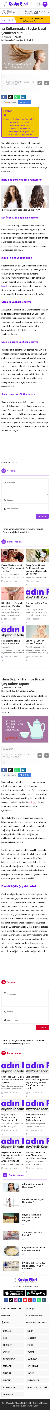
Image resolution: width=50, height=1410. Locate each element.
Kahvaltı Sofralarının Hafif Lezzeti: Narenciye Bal (31, 20)
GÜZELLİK (17, 37)
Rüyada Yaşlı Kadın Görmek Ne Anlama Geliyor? (31, 1217)
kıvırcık (4, 286)
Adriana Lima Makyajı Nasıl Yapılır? (32, 1185)
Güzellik (14, 462)
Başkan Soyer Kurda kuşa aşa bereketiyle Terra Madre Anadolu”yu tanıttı (11, 1156)
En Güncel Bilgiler (40, 1403)
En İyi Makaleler (8, 1403)
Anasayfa (7, 37)
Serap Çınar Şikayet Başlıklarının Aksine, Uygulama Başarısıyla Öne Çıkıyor (36, 569)
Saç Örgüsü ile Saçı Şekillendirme (22, 122)
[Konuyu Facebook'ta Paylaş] (4, 97)
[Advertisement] (25, 446)
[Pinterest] (30, 1300)
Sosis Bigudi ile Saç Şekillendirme (22, 131)
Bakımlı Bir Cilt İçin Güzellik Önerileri (35, 642)
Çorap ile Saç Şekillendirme (20, 128)
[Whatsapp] (39, 1300)
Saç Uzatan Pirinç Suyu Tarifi (37, 604)
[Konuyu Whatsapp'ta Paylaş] (17, 97)
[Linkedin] (20, 1300)
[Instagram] (16, 1300)
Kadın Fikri (20, 1403)
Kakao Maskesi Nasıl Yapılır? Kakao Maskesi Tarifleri (12, 568)
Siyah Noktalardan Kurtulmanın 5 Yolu (10, 642)
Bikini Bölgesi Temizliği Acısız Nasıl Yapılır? (12, 604)
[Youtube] (25, 1300)
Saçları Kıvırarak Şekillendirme (21, 134)
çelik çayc (32, 802)
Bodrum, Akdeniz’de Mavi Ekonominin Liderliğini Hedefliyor (36, 1155)
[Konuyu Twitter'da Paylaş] (10, 97)
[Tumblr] (44, 1300)
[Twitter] (11, 1300)
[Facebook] (6, 1300)
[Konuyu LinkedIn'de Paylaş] (23, 97)
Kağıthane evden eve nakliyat (24, 1406)
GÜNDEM (17, 687)
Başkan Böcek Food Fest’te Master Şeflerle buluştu (35, 1117)
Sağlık (28, 1403)
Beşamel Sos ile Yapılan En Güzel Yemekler (33, 1249)
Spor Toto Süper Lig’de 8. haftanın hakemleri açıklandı (12, 1079)
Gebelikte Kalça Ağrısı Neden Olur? (33, 1200)
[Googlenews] (34, 1300)
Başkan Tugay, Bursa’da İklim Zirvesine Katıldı (9, 1117)
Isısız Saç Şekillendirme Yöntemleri (19, 119)
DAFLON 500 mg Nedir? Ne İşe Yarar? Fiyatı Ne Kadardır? (33, 1265)
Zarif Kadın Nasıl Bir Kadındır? (32, 1234)
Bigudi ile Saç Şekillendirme (20, 125)
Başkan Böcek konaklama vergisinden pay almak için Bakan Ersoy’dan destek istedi (37, 1082)
